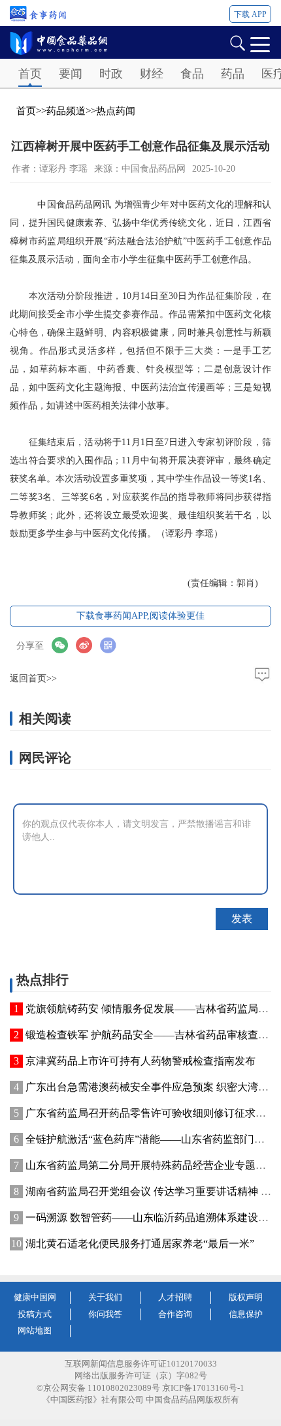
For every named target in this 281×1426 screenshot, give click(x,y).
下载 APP (250, 14)
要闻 (70, 73)
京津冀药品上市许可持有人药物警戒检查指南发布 (140, 1060)
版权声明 (246, 1297)
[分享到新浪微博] (88, 645)
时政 (111, 73)
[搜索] (237, 42)
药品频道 (66, 111)
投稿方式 (35, 1314)
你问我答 (105, 1314)
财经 (151, 73)
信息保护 (246, 1314)
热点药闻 (115, 111)
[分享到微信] (64, 645)
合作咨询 (175, 1314)
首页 (30, 73)
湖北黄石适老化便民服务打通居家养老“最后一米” (139, 1243)
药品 (232, 73)
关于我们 (105, 1297)
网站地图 (35, 1330)
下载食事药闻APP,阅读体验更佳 (140, 616)
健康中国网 (35, 1297)
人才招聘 (175, 1297)
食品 (192, 73)
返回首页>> (33, 678)
